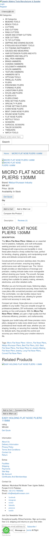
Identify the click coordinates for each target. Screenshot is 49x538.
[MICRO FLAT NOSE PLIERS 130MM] (13, 163)
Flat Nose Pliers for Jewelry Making (30, 348)
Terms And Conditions (11, 449)
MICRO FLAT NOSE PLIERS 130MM (27, 153)
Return (5, 455)
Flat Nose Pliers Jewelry (12, 350)
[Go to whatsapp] (6, 530)
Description (8, 220)
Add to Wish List (23, 209)
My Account (7, 474)
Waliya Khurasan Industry (20, 182)
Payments (6, 468)
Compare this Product (13, 213)
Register (3, 6)
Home (6, 153)
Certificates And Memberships (14, 476)
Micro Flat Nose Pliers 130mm (19, 342)
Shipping (5, 466)
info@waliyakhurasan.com (18, 493)
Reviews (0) (23, 220)
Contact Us (6, 452)
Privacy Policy (7, 447)
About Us (6, 441)
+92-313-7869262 (15, 490)
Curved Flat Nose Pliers (12, 353)
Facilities (5, 463)
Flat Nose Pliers (39, 342)
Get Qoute (8, 196)
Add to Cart (8, 209)
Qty (3, 200)
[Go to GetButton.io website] (6, 535)
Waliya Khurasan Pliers (11, 345)
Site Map (5, 471)
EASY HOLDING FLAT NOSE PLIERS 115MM (22, 419)
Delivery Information (10, 444)
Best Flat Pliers (28, 345)
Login (2, 4)
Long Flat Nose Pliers (32, 350)
